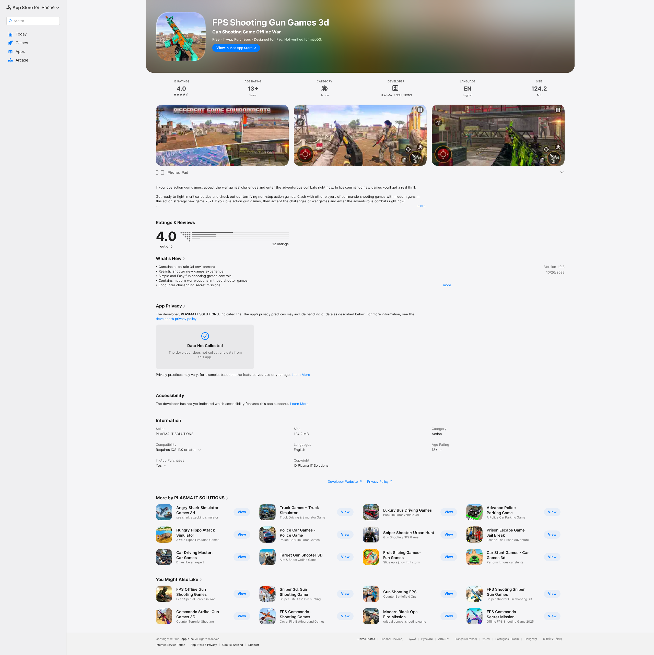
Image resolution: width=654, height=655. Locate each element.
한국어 (486, 639)
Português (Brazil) (507, 639)
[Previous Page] (150, 135)
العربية (412, 639)
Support (253, 645)
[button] (33, 34)
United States (366, 639)
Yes (159, 465)
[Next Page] (569, 135)
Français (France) (466, 639)
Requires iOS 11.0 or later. (176, 450)
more (421, 206)
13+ (435, 450)
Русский (427, 639)
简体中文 (443, 639)
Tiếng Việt (530, 639)
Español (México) (391, 639)
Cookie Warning (232, 645)
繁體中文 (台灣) (552, 639)
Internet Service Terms (170, 645)
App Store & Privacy (204, 645)
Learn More (301, 375)
